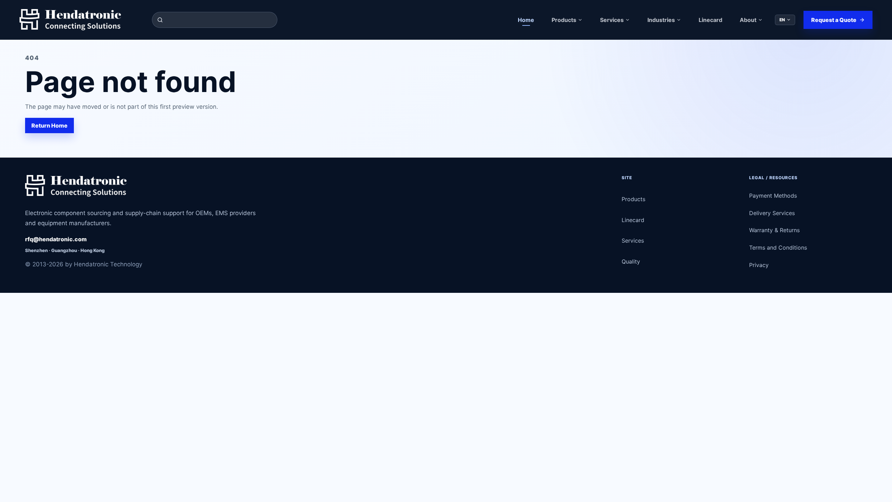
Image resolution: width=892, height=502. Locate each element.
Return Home (49, 125)
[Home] (82, 20)
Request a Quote (833, 19)
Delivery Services (772, 213)
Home (526, 19)
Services (612, 19)
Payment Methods (773, 195)
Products (564, 19)
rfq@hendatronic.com (56, 239)
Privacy (759, 264)
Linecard (710, 19)
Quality (631, 261)
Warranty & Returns (774, 230)
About (748, 19)
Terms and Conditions (778, 247)
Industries (661, 19)
